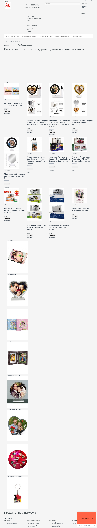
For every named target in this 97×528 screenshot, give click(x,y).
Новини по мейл (56, 526)
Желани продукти (56, 525)
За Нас (8, 522)
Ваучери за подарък (34, 523)
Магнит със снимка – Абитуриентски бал (80, 209)
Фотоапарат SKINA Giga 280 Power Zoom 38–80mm (59, 227)
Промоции (32, 526)
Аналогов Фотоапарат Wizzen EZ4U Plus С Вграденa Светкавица (81, 159)
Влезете (80, 0)
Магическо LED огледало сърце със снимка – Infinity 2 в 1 (82, 122)
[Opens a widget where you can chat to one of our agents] (86, 519)
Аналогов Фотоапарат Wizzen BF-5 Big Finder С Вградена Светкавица (59, 159)
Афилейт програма (34, 525)
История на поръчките (57, 523)
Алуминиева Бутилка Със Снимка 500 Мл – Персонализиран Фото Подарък (36, 160)
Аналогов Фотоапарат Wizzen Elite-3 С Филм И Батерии (14, 210)
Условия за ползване (12, 523)
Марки (31, 522)
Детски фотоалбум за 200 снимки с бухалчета (14, 104)
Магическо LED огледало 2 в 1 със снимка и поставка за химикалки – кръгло (59, 123)
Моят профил (55, 522)
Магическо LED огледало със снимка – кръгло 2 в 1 (14, 176)
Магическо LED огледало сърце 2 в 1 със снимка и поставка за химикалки (37, 122)
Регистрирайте (89, 0)
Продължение (8, 518)
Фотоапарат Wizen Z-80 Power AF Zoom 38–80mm (36, 227)
